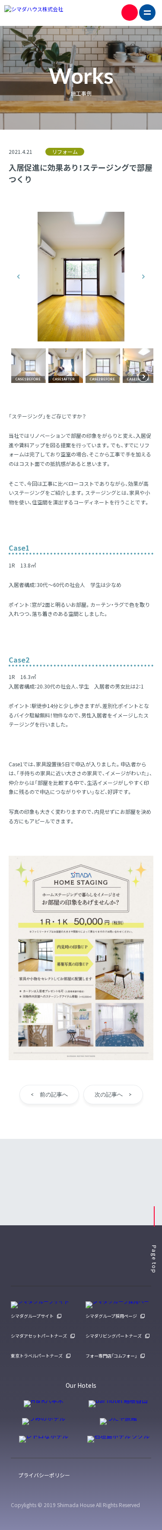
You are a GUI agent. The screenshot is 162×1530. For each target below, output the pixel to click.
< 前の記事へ (49, 1094)
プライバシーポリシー (44, 1475)
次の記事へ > (113, 1094)
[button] (18, 276)
